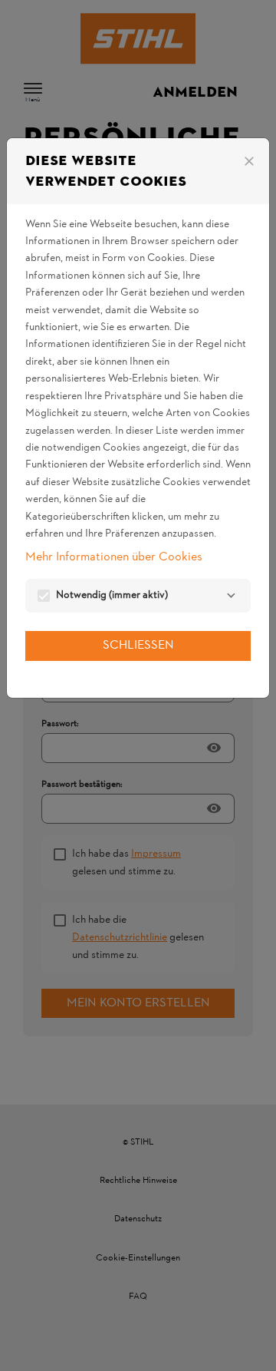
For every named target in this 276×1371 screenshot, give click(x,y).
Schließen (138, 645)
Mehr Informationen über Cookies (113, 557)
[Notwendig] (231, 595)
